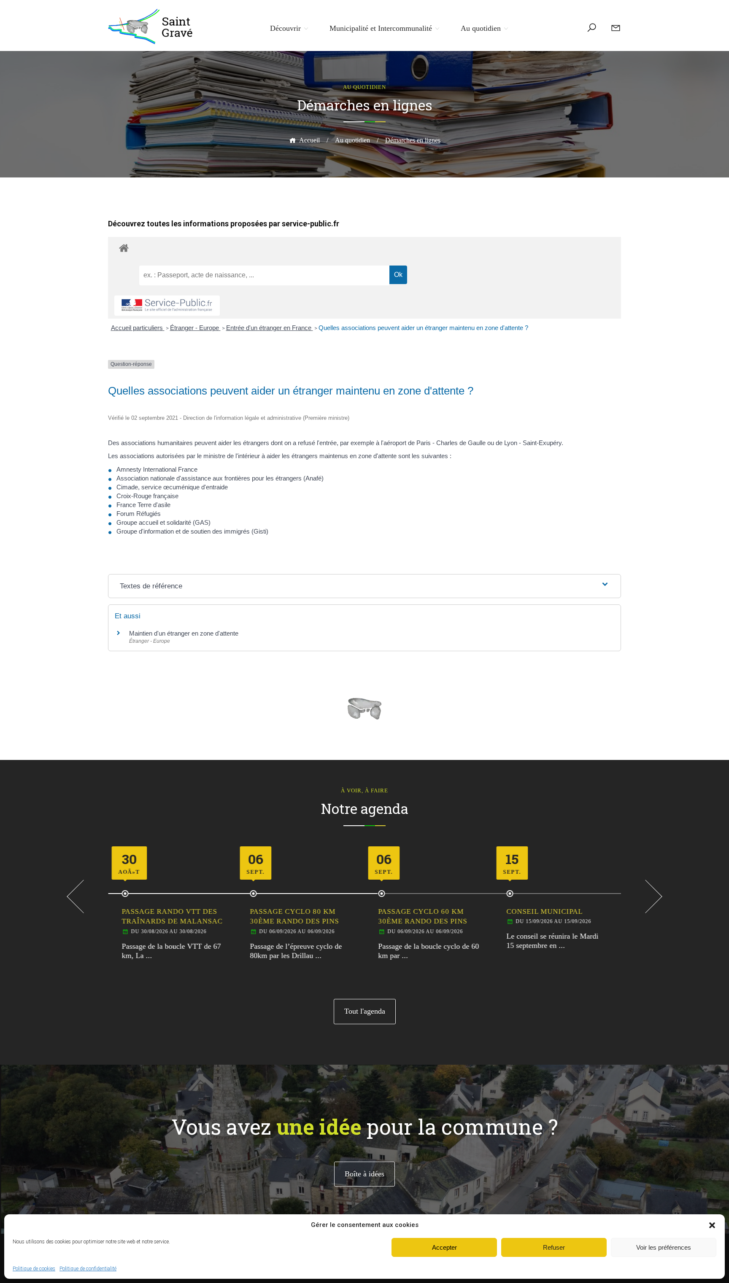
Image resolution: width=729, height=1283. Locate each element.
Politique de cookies (34, 1269)
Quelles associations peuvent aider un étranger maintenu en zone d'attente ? (423, 327)
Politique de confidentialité (87, 1269)
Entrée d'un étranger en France (269, 327)
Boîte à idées (364, 1174)
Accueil (309, 140)
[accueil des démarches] (364, 247)
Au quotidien (481, 28)
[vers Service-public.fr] (167, 305)
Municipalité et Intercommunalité (380, 28)
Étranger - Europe (195, 327)
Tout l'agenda (364, 1011)
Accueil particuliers (138, 327)
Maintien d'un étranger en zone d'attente (183, 633)
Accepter (444, 1247)
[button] (712, 1225)
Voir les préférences (663, 1247)
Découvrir (285, 28)
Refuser (554, 1247)
